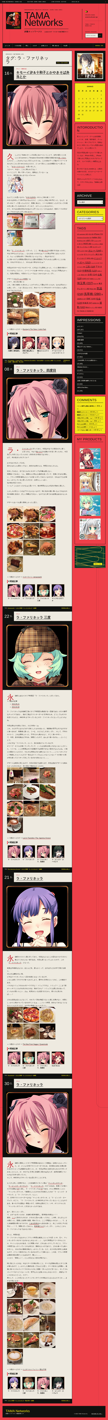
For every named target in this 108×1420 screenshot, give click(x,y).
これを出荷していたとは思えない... (87, 360)
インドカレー (86, 247)
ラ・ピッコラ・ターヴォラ (18, 1186)
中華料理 (89, 270)
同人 (27, 45)
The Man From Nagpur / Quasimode (35, 1044)
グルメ (18, 68)
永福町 (9, 361)
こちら (100, 179)
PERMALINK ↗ (67, 361)
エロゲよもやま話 (82, 353)
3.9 (18, 1189)
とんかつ (97, 240)
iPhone (98, 234)
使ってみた (62, 158)
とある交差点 (34, 1223)
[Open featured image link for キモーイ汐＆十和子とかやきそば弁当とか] (37, 115)
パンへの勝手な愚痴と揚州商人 (86, 406)
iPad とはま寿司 (81, 424)
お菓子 (90, 240)
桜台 (93, 289)
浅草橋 (92, 294)
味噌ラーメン (95, 279)
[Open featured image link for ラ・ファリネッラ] (37, 917)
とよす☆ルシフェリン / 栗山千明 (34, 1369)
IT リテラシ (80, 374)
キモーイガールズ (18, 166)
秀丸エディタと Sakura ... (84, 346)
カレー (94, 250)
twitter (96, 237)
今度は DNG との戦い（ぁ (84, 418)
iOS (91, 234)
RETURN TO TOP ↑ (97, 1413)
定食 (95, 283)
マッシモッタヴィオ (55, 1183)
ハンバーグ (95, 263)
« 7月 (78, 118)
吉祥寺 (86, 279)
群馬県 (96, 303)
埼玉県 (85, 283)
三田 (90, 266)
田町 (91, 299)
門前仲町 (83, 311)
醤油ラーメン (92, 307)
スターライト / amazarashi (32, 577)
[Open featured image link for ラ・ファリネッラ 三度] (37, 655)
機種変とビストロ (82, 412)
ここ (13, 1217)
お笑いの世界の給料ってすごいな (86, 380)
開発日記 (24, 68)
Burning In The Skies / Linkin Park (34, 329)
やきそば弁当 (31, 197)
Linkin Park (19, 360)
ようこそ (7, 45)
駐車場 (90, 311)
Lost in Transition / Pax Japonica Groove (37, 838)
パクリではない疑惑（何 (84, 430)
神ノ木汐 (21, 361)
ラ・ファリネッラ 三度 (33, 617)
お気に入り (44, 45)
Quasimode (11, 1075)
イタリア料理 (19, 608)
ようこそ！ (80, 326)
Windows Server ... (82, 367)
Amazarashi (11, 608)
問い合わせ (55, 45)
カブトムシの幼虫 (21, 279)
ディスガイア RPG (85, 258)
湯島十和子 (15, 361)
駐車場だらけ (39, 1226)
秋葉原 (87, 303)
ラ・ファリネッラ (18, 250)
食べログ (45, 250)
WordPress (81, 240)
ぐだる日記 (18, 45)
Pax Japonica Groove (14, 869)
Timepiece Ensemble (30, 360)
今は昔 (65, 45)
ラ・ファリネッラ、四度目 (36, 370)
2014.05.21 (15, 704)
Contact (79, 333)
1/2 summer (11, 360)
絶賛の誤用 (80, 340)
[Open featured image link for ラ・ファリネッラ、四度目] (37, 408)
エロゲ (35, 45)
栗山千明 (27, 1400)
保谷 (84, 275)
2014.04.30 (15, 707)
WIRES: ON (99, 45)
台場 (92, 274)
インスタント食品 (49, 360)
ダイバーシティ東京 (93, 254)
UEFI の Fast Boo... (82, 387)
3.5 (41, 1189)
